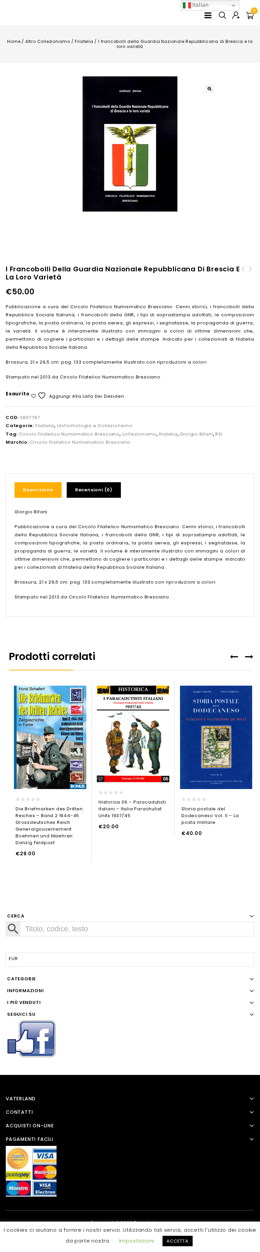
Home (13, 41)
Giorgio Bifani (196, 434)
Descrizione (38, 490)
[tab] (41, 490)
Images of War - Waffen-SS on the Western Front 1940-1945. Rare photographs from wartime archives (250, 285)
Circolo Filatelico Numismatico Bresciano (69, 434)
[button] (209, 88)
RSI (218, 434)
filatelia (168, 434)
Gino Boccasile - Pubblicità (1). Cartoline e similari (243, 277)
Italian (200, 5)
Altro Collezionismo (47, 41)
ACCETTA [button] (178, 1241)
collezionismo (139, 434)
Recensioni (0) (93, 490)
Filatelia (84, 41)
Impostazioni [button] (136, 1240)
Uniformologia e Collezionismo (95, 425)
